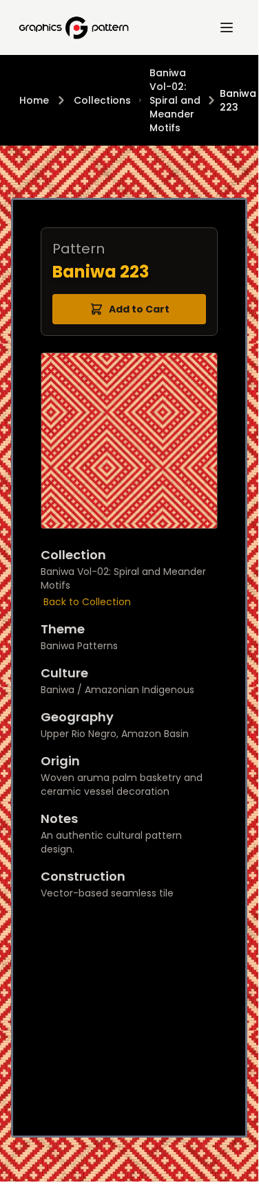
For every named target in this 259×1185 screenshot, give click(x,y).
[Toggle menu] (226, 27)
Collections (102, 100)
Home (34, 100)
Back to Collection (87, 602)
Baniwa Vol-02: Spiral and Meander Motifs (174, 100)
